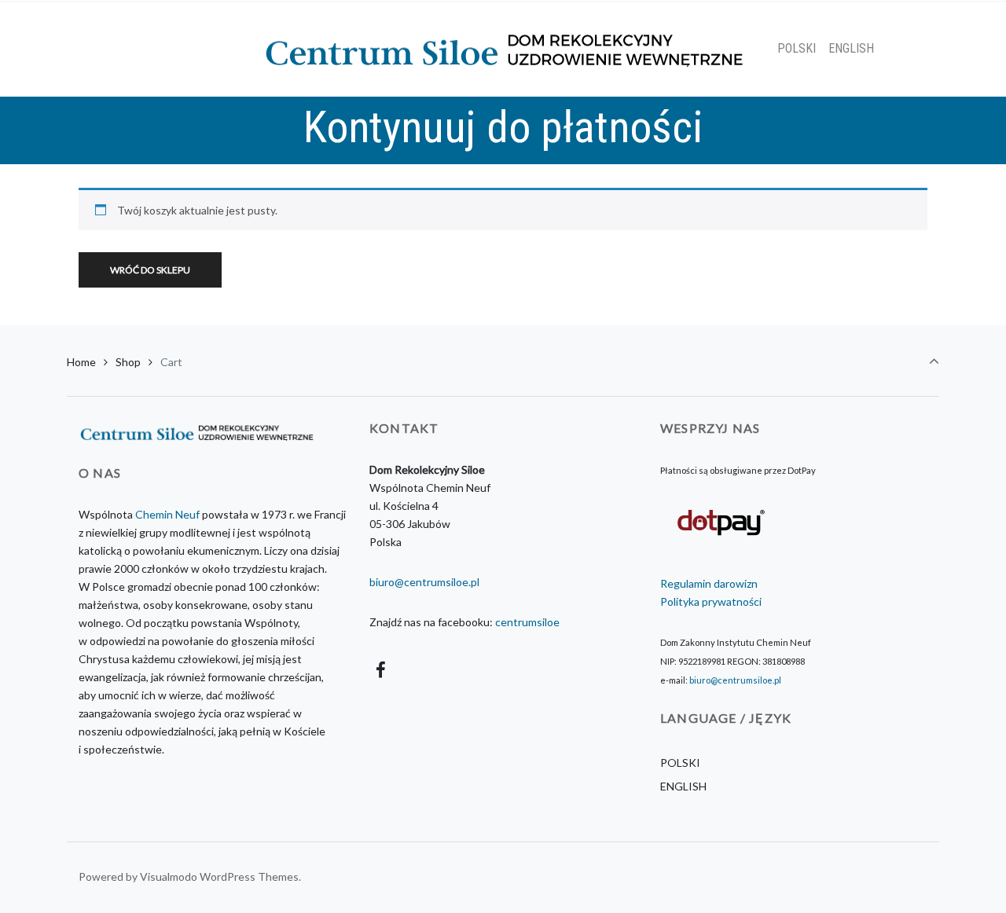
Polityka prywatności (711, 601)
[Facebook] (381, 670)
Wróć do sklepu (150, 270)
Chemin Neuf (167, 514)
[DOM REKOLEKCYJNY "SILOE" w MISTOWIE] (503, 49)
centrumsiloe (527, 622)
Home (81, 361)
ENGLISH (683, 786)
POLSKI (680, 762)
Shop (128, 361)
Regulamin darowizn (709, 583)
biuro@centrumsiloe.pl (424, 581)
